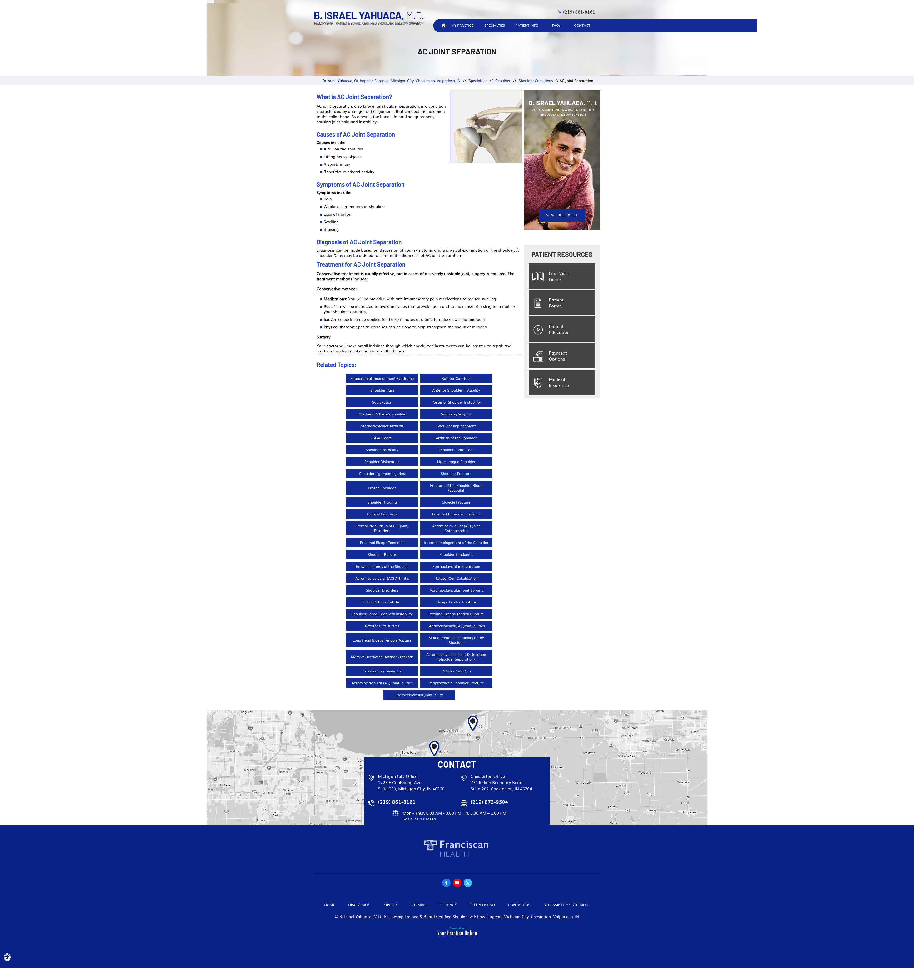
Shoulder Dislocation (382, 461)
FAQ (556, 25)
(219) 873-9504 (489, 801)
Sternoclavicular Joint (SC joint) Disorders (382, 528)
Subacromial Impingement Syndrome (382, 378)
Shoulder (503, 80)
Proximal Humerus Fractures (456, 514)
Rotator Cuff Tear (456, 378)
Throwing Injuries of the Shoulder (382, 566)
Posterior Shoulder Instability (456, 402)
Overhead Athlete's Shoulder (382, 414)
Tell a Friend (482, 904)
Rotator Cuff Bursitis (382, 625)
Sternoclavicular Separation (456, 566)
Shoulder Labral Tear (456, 449)
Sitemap (417, 904)
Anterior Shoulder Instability (456, 390)
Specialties (495, 25)
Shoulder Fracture (456, 473)
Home (329, 904)
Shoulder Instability (382, 449)
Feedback (447, 904)
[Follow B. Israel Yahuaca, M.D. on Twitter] (468, 883)
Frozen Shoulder (382, 487)
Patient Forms (556, 302)
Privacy (389, 904)
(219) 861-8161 (579, 12)
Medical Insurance (559, 382)
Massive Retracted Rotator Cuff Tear (382, 656)
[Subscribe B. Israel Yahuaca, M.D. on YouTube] (457, 883)
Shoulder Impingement (456, 426)
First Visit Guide (558, 276)
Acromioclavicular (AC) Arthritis (382, 578)
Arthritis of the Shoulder (456, 437)
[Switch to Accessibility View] (7, 957)
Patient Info (527, 25)
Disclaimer (358, 904)
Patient (562, 255)
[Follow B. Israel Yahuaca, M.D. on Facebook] (446, 883)
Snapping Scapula (456, 414)
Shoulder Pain (382, 390)
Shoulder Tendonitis (456, 554)
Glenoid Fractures (382, 514)
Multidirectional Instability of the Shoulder (456, 640)
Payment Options (558, 356)
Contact (582, 25)
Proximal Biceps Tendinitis (382, 542)
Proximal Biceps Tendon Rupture (456, 614)
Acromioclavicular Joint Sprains (456, 590)
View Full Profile (562, 214)
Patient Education (559, 329)
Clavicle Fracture (456, 502)
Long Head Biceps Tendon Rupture (382, 640)
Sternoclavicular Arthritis (382, 426)
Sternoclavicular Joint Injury (419, 694)
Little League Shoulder (456, 461)
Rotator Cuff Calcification (456, 578)
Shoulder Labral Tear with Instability (382, 614)
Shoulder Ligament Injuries (382, 473)
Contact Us (519, 904)
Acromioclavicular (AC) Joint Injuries (382, 683)
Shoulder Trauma (382, 502)
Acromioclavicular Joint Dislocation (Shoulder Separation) (456, 657)
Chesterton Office (488, 776)
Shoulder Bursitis (382, 554)
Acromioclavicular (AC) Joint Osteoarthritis (456, 528)
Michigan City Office (397, 776)
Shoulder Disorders (382, 590)
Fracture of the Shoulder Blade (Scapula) (456, 488)
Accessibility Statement (566, 904)
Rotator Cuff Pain (456, 671)
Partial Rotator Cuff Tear (382, 602)
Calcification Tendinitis (382, 671)
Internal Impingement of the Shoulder (456, 542)
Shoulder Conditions (536, 80)
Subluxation (382, 402)
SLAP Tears (382, 437)
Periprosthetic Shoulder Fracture (456, 683)
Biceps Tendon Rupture (456, 602)
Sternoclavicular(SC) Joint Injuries (456, 625)
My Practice (462, 25)
